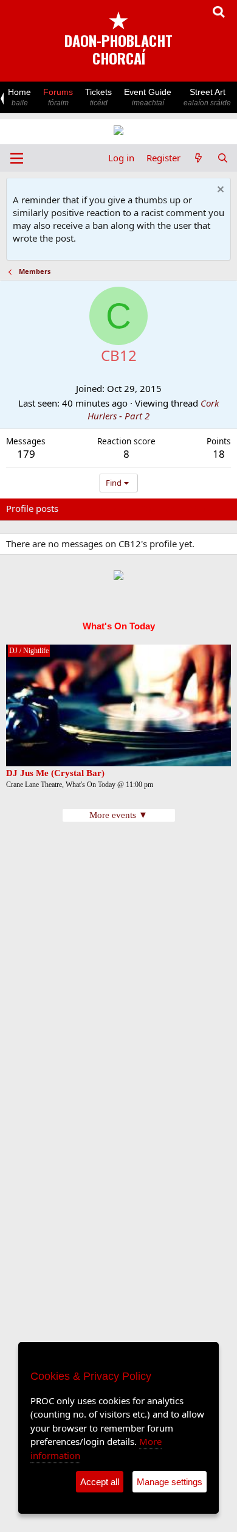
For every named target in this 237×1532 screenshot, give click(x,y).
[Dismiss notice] (219, 190)
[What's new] (198, 158)
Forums (58, 97)
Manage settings (169, 1482)
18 (219, 454)
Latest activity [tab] (99, 508)
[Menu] (16, 158)
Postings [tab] (158, 508)
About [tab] (200, 508)
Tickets (98, 97)
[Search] (223, 158)
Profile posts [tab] (32, 508)
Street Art (207, 97)
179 (26, 454)
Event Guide (147, 97)
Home (19, 97)
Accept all (99, 1482)
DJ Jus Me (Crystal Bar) (55, 773)
